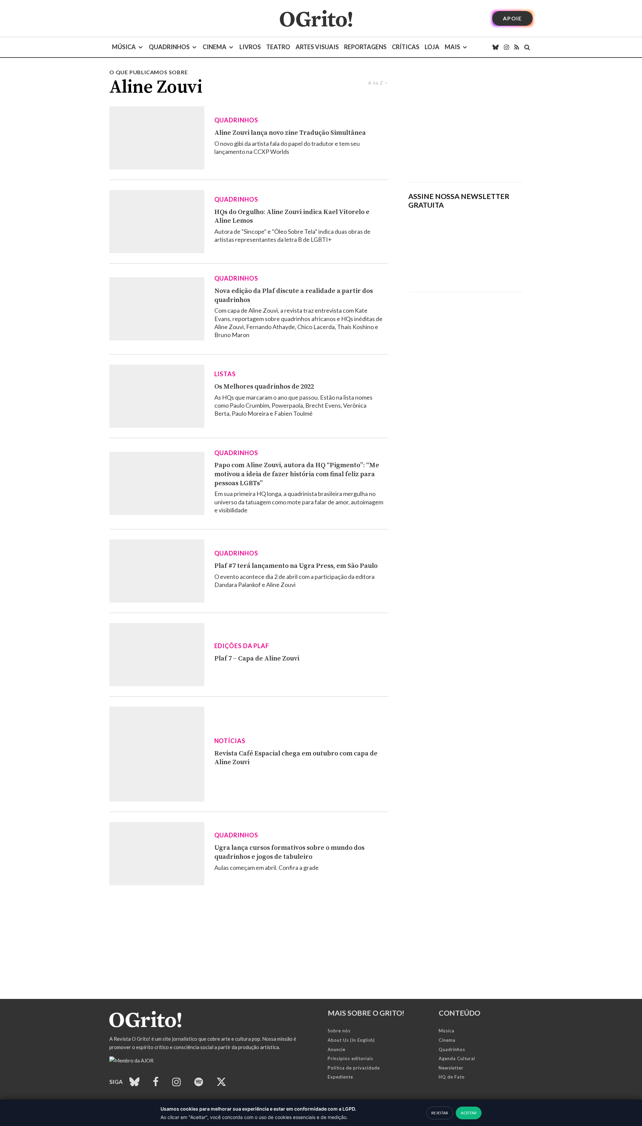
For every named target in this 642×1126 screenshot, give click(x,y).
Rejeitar (439, 1112)
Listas (225, 374)
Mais (452, 46)
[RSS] (517, 47)
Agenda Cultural (457, 1058)
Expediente (340, 1077)
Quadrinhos (169, 46)
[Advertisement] (465, 125)
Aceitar (468, 1112)
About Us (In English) (351, 1040)
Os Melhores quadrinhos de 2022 (264, 387)
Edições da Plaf (242, 645)
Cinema (214, 46)
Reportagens (365, 46)
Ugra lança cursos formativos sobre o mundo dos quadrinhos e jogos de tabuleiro (289, 852)
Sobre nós (339, 1030)
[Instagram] (506, 47)
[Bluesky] (495, 47)
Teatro (278, 46)
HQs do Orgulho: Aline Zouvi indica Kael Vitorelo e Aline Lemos (291, 216)
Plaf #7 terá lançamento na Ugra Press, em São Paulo (296, 566)
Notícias (229, 740)
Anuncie (336, 1049)
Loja (432, 46)
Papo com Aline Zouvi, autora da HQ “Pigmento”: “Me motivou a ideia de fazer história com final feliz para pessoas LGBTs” (296, 474)
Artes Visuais (317, 46)
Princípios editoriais (350, 1058)
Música (124, 46)
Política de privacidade (354, 1067)
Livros (250, 46)
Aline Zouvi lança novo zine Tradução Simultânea (290, 133)
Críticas (405, 46)
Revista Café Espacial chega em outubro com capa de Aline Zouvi (296, 758)
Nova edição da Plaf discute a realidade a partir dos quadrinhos (293, 295)
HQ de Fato (452, 1077)
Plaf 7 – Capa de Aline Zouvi (256, 658)
